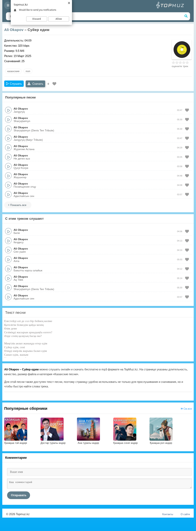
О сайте (185, 514)
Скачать (37, 83)
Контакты (167, 514)
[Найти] (186, 16)
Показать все (18, 205)
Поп (28, 71)
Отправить (18, 495)
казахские (13, 71)
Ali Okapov (14, 30)
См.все (187, 408)
